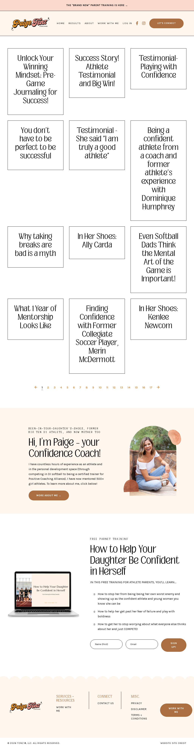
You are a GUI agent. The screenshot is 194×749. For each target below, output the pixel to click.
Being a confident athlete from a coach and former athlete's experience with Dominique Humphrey (158, 168)
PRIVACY (136, 703)
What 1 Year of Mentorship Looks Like (35, 317)
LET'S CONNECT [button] (166, 23)
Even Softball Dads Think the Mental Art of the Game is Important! (158, 257)
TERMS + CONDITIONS (139, 717)
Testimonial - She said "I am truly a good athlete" (97, 143)
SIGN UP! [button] (174, 645)
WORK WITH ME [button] (176, 710)
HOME (61, 23)
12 (114, 387)
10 (100, 387)
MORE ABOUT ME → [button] (48, 495)
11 (107, 387)
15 (136, 387)
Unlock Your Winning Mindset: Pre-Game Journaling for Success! (35, 79)
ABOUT (89, 23)
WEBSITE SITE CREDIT (173, 743)
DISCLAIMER (139, 709)
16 (143, 387)
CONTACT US (106, 703)
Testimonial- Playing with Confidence (158, 67)
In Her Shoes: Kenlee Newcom (158, 317)
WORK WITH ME (108, 23)
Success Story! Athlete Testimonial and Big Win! (97, 71)
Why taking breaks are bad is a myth (35, 245)
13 (121, 387)
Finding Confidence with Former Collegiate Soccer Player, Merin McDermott (97, 334)
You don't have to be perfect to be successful (35, 143)
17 (151, 387)
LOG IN (127, 23)
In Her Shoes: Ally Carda (97, 240)
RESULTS (75, 23)
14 (129, 387)
